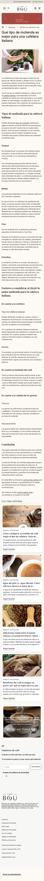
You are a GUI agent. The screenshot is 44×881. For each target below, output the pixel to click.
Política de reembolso (9, 836)
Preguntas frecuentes (9, 823)
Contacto (5, 819)
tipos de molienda (22, 123)
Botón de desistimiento (12, 874)
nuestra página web (24, 492)
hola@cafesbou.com (8, 857)
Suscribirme (35, 767)
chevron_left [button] (5, 18)
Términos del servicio (9, 840)
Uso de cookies (7, 833)
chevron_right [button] (38, 18)
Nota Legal (5, 826)
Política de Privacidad (9, 830)
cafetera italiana (9, 95)
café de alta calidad (30, 480)
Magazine (12, 27)
